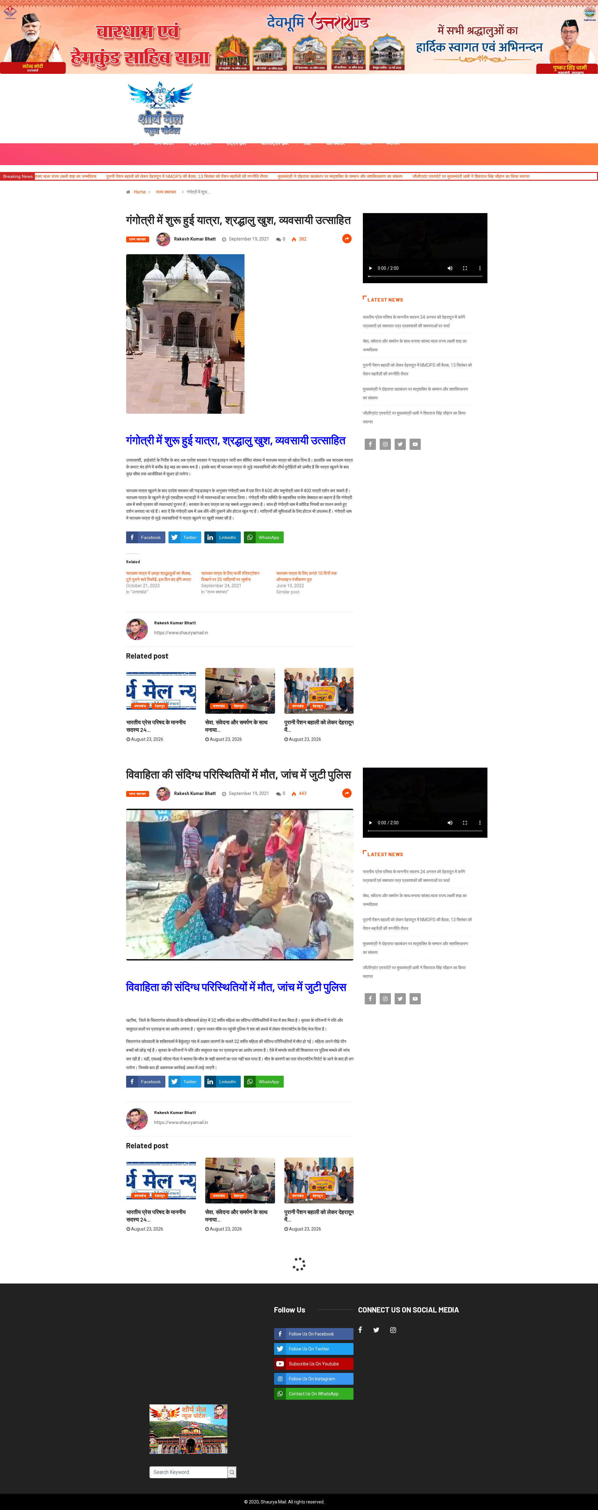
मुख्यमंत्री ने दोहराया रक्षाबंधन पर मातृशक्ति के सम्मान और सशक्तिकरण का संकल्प (238, 176)
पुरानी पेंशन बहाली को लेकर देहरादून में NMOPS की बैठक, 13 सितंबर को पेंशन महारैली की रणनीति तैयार (85, 176)
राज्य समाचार (166, 191)
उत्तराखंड (140, 706)
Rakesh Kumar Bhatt (195, 238)
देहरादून (160, 706)
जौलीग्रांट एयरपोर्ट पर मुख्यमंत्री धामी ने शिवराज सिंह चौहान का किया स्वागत (369, 176)
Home (140, 191)
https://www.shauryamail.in (181, 632)
